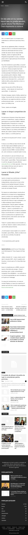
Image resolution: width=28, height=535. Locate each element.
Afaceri (3, 372)
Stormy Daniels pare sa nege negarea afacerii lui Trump (7, 428)
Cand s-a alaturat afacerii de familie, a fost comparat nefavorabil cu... (18, 399)
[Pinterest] (10, 33)
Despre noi (14, 527)
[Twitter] (6, 33)
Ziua (3, 381)
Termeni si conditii (20, 528)
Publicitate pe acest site (14, 530)
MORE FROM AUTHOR (19, 315)
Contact (3, 527)
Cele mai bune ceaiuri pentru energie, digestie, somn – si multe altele (8, 308)
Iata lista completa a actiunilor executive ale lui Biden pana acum (20, 308)
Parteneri (9, 527)
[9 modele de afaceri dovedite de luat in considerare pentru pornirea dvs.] (14, 364)
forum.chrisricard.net (7, 287)
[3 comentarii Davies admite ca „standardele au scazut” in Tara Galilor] (5, 493)
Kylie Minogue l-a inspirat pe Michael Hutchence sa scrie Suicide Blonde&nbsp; (18, 485)
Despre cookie (22, 527)
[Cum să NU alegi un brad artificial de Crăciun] (5, 321)
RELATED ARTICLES (7, 315)
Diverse (6, 5)
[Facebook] (3, 33)
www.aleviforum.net (7, 164)
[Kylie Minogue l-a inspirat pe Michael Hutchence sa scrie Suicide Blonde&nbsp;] (5, 485)
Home (2, 5)
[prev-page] (3, 345)
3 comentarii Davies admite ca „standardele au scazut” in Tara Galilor (18, 493)
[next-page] (5, 345)
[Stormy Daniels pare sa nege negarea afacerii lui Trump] (5, 392)
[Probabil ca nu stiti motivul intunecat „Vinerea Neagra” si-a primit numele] (7, 438)
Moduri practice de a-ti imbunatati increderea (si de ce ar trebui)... (18, 477)
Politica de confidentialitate (9, 528)
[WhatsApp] (13, 33)
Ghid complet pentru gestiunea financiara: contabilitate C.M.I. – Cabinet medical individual (18, 407)
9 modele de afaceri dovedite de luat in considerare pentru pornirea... (13, 377)
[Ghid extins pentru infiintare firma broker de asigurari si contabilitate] (21, 421)
